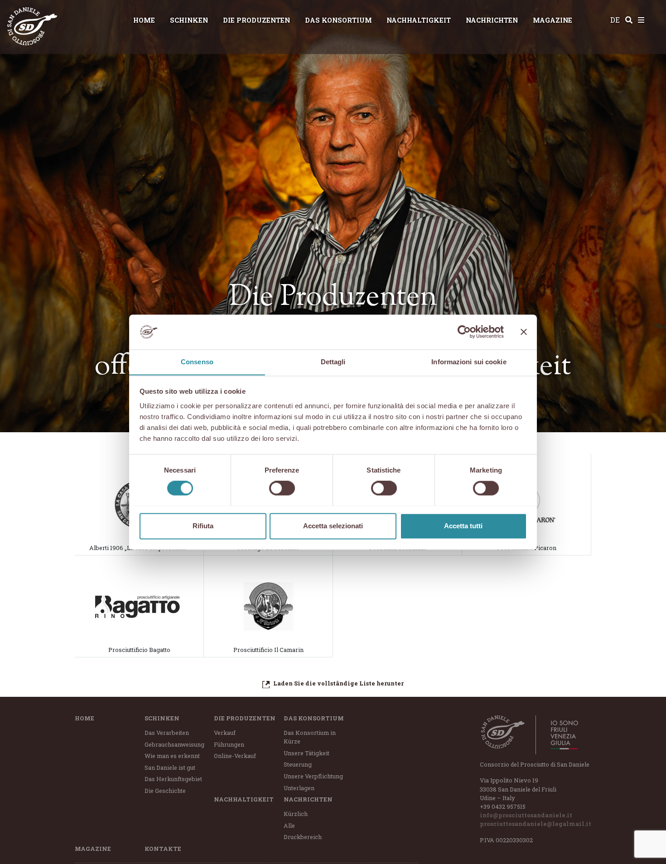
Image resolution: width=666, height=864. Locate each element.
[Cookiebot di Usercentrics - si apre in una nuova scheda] (464, 331)
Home (144, 20)
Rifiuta (203, 526)
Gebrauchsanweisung (174, 744)
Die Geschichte (165, 790)
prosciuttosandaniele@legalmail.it (535, 823)
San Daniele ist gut (170, 767)
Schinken (189, 20)
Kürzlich (296, 813)
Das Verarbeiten (167, 732)
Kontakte (163, 848)
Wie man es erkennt (172, 755)
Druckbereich (303, 836)
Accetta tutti (463, 526)
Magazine (552, 20)
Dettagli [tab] (333, 362)
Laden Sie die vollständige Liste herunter (338, 683)
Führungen (229, 744)
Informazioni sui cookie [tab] (468, 362)
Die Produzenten (256, 20)
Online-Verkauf (235, 755)
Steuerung (298, 764)
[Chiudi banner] (524, 331)
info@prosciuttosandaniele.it (526, 815)
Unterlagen (299, 788)
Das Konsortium (338, 20)
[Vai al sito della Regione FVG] (559, 734)
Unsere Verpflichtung (313, 776)
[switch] (282, 488)
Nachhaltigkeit (418, 20)
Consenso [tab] (197, 362)
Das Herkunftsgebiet (173, 778)
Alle (289, 825)
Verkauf (225, 732)
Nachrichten (492, 20)
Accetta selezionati (333, 526)
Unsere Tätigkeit (306, 753)
